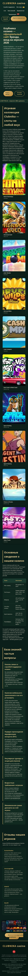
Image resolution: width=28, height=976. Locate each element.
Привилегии (20, 10)
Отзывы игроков (19, 93)
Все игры (20, 7)
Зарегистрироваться (19, 18)
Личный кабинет (5, 18)
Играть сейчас (7, 93)
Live (5, 10)
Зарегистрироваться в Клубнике (15, 936)
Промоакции (14, 14)
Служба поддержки (9, 7)
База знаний (11, 10)
